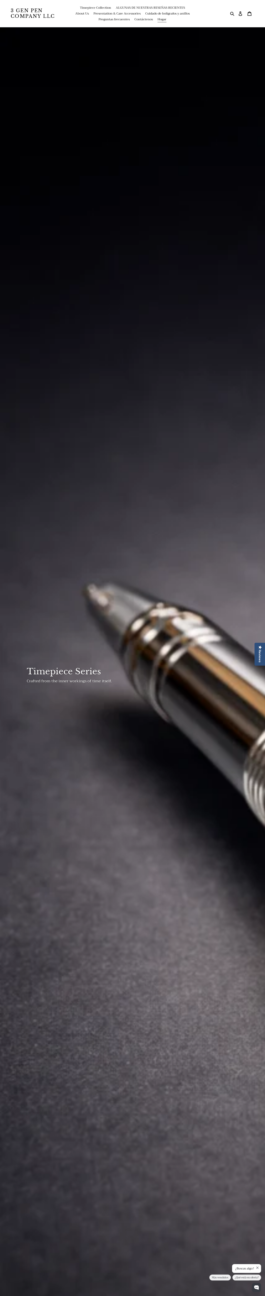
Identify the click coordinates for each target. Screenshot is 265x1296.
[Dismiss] (257, 1267)
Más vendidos (220, 1277)
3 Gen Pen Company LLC (33, 13)
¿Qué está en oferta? (247, 1277)
